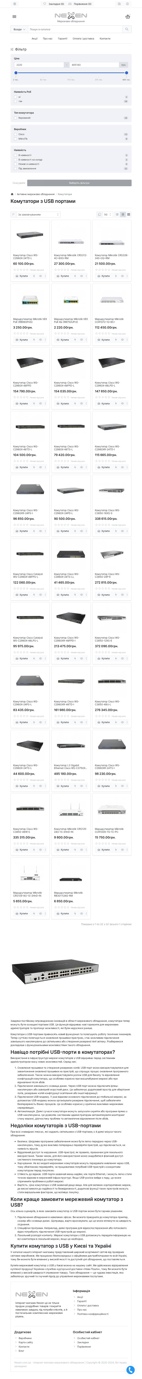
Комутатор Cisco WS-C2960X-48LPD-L (107, 384)
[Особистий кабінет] (127, 3)
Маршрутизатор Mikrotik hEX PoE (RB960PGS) (30, 320)
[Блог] (119, 3)
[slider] (16, 73)
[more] (45, 276)
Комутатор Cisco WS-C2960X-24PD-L (66, 512)
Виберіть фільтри (79, 182)
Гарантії (62, 38)
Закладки (83, 1342)
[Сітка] (123, 215)
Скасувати (19, 182)
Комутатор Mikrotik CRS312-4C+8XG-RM (70, 257)
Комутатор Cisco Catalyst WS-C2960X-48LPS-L (28, 639)
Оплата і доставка (83, 38)
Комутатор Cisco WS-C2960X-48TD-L (25, 448)
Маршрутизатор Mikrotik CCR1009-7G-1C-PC (109, 830)
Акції (34, 38)
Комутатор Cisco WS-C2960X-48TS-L (66, 448)
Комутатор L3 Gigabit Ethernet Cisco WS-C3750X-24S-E (70, 767)
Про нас (47, 38)
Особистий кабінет (88, 1338)
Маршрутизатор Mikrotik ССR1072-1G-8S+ (109, 320)
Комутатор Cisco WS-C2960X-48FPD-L (66, 384)
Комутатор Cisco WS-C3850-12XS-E (107, 639)
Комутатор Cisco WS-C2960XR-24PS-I (25, 512)
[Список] (117, 215)
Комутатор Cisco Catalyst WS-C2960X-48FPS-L (28, 575)
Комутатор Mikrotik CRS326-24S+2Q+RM (111, 257)
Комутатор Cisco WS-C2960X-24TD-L (25, 257)
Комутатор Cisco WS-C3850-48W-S (25, 830)
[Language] (15, 3)
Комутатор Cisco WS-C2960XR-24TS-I (107, 767)
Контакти (105, 38)
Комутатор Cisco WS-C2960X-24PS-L (25, 703)
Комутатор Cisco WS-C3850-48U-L (107, 703)
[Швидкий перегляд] (40, 276)
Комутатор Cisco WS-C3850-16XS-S (107, 512)
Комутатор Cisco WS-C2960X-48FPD (25, 384)
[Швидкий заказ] (34, 276)
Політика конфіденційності (92, 1313)
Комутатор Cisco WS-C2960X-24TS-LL (66, 575)
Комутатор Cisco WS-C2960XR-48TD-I (66, 703)
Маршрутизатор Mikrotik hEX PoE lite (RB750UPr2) (71, 320)
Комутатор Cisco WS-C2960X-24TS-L (25, 767)
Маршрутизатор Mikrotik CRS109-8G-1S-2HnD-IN (27, 894)
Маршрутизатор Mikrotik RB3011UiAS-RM (68, 894)
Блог (21, 1350)
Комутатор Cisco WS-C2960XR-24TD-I (107, 448)
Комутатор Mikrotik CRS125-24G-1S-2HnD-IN (70, 830)
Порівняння (84, 1346)
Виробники (25, 1338)
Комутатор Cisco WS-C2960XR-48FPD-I (66, 639)
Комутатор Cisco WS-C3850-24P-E (107, 575)
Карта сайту (26, 1342)
